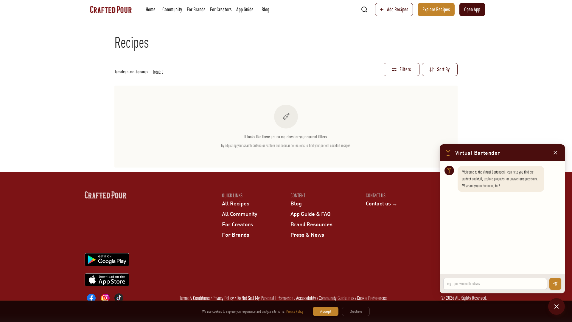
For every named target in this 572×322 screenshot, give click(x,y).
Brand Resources (311, 224)
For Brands (196, 9)
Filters (405, 69)
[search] (364, 10)
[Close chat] (556, 306)
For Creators (220, 9)
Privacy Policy (223, 298)
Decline (355, 311)
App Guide (245, 9)
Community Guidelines (336, 298)
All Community (239, 213)
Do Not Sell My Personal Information (265, 298)
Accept (325, 311)
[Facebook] (91, 298)
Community (172, 9)
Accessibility (306, 298)
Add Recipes (397, 9)
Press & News (307, 234)
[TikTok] (119, 298)
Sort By (443, 69)
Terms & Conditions (194, 298)
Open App (472, 9)
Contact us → (381, 203)
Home (151, 9)
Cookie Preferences (372, 298)
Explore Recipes (436, 9)
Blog (265, 9)
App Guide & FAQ (310, 213)
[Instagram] (105, 298)
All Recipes (235, 203)
